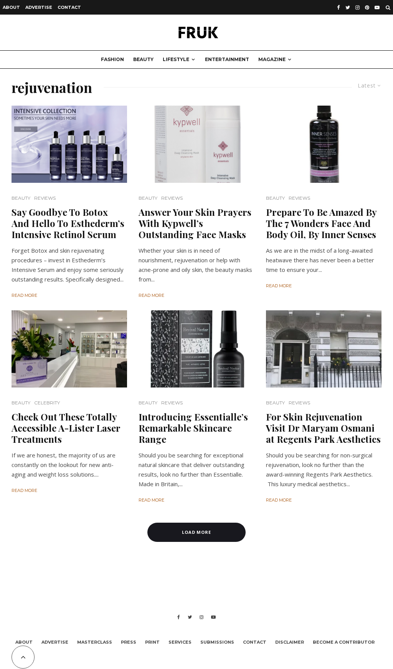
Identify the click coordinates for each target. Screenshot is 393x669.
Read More (24, 295)
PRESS (128, 642)
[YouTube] (377, 7)
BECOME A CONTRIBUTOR (344, 642)
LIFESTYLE (176, 59)
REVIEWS (45, 198)
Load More (196, 532)
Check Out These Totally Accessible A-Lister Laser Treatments (66, 427)
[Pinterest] (367, 7)
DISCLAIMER (289, 642)
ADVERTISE (38, 7)
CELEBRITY (47, 403)
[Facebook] (338, 7)
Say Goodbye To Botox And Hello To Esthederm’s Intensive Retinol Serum (68, 223)
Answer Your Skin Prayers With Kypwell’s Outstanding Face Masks (195, 223)
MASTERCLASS (94, 642)
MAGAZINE (272, 59)
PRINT (152, 642)
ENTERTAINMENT (227, 59)
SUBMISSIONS (217, 642)
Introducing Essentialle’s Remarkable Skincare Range (193, 427)
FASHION (112, 59)
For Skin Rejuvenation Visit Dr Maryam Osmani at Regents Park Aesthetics (323, 427)
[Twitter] (348, 7)
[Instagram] (357, 7)
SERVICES (180, 642)
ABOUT (11, 7)
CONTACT (69, 7)
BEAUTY (143, 59)
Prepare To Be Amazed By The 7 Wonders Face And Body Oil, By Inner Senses (321, 223)
